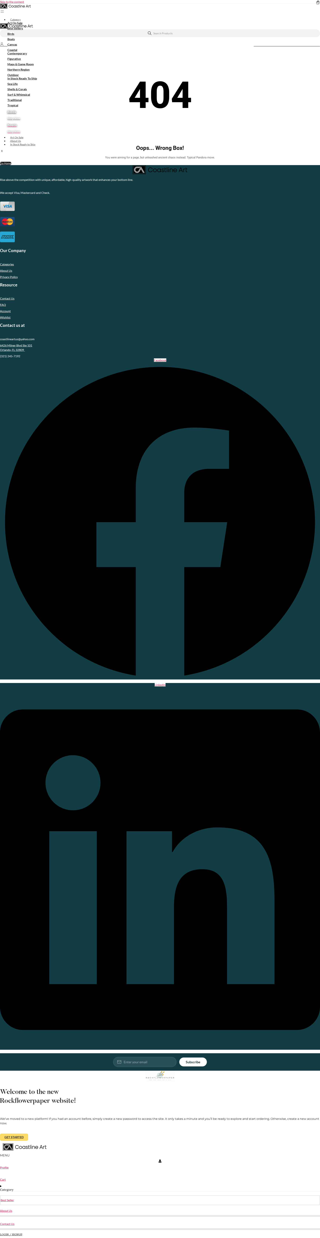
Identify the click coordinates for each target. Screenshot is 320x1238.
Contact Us (7, 1224)
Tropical (12, 105)
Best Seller (7, 1200)
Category (15, 19)
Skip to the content (12, 2)
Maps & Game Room (20, 64)
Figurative (14, 58)
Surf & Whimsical (18, 94)
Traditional (14, 100)
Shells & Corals (17, 89)
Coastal (12, 50)
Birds (10, 33)
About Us (15, 140)
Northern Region (18, 69)
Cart (3, 1179)
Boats (11, 39)
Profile (4, 1167)
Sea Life (12, 84)
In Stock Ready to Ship (22, 144)
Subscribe (193, 1062)
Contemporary (17, 53)
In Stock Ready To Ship (22, 78)
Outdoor (13, 75)
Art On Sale (15, 23)
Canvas (12, 44)
